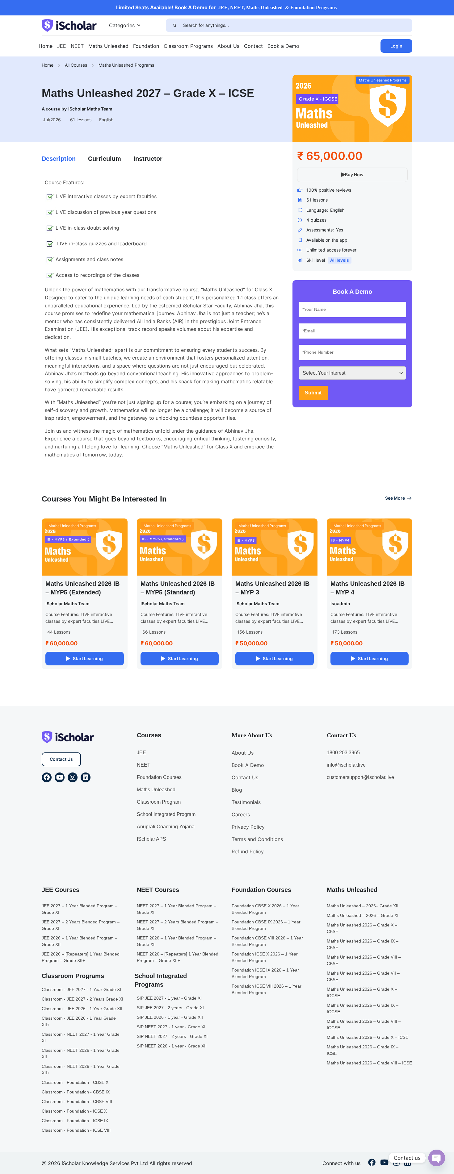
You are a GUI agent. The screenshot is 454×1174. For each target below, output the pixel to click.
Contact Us (61, 759)
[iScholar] (69, 25)
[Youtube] (60, 777)
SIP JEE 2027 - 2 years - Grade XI (170, 1007)
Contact (253, 46)
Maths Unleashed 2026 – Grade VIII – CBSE (364, 960)
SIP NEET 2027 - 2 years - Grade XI (172, 1036)
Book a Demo (283, 46)
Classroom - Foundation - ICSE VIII (76, 1130)
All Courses (76, 65)
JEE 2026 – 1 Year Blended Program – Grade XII (79, 941)
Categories (122, 25)
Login (396, 45)
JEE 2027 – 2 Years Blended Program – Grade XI (81, 925)
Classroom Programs (188, 46)
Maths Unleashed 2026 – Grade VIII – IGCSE (364, 1024)
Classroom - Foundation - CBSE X (75, 1082)
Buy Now (354, 174)
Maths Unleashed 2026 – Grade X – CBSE (362, 928)
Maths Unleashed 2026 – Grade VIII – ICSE (369, 1062)
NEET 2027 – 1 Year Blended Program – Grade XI (176, 909)
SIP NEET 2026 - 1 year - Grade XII (172, 1045)
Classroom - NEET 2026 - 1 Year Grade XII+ (81, 1069)
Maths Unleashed (108, 46)
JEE (61, 46)
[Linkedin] (85, 777)
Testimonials (246, 802)
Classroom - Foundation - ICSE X (74, 1111)
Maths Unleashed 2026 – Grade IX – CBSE (362, 944)
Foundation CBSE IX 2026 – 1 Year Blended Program (266, 925)
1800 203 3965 (343, 752)
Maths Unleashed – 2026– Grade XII (362, 905)
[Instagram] (73, 777)
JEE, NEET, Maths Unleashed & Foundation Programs (277, 7)
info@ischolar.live (346, 765)
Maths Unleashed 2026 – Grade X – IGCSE (362, 992)
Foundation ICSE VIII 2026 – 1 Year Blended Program (266, 989)
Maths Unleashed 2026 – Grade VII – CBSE (363, 976)
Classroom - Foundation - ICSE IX (75, 1120)
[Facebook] (47, 777)
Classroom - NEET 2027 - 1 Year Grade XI (81, 1037)
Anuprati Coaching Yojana (166, 826)
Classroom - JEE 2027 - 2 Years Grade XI (82, 999)
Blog (237, 790)
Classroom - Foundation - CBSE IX (76, 1091)
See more (395, 498)
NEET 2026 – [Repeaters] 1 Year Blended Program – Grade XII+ (177, 957)
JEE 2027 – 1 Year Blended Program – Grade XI (79, 909)
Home (46, 46)
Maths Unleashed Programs (126, 65)
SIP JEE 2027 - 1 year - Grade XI (169, 998)
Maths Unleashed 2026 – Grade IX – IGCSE (362, 1008)
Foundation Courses (159, 777)
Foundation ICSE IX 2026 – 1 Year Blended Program (265, 973)
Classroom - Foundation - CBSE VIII (77, 1101)
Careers (241, 814)
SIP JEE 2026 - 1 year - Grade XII (170, 1017)
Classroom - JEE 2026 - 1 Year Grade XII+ (79, 1021)
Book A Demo (248, 765)
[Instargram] (396, 1163)
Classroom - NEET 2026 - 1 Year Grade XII (81, 1053)
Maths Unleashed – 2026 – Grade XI (362, 915)
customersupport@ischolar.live (360, 777)
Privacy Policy (248, 827)
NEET (77, 46)
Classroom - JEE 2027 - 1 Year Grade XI (81, 989)
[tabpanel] (162, 319)
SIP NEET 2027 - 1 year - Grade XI (171, 1026)
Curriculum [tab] (104, 158)
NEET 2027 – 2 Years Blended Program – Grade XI (177, 925)
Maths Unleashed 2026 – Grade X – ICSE (367, 1037)
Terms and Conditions (257, 839)
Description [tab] (59, 158)
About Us (228, 46)
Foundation (146, 46)
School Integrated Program (166, 814)
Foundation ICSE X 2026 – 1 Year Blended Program (265, 957)
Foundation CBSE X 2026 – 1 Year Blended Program (265, 909)
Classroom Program (159, 802)
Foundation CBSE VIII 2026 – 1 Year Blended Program (267, 941)
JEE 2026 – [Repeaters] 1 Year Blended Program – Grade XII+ (81, 957)
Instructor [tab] (147, 158)
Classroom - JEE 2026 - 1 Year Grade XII (82, 1008)
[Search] (174, 25)
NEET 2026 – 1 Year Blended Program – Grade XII (176, 941)
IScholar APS (151, 839)
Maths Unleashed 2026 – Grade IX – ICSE (362, 1050)
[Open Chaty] (436, 1158)
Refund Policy (248, 851)
